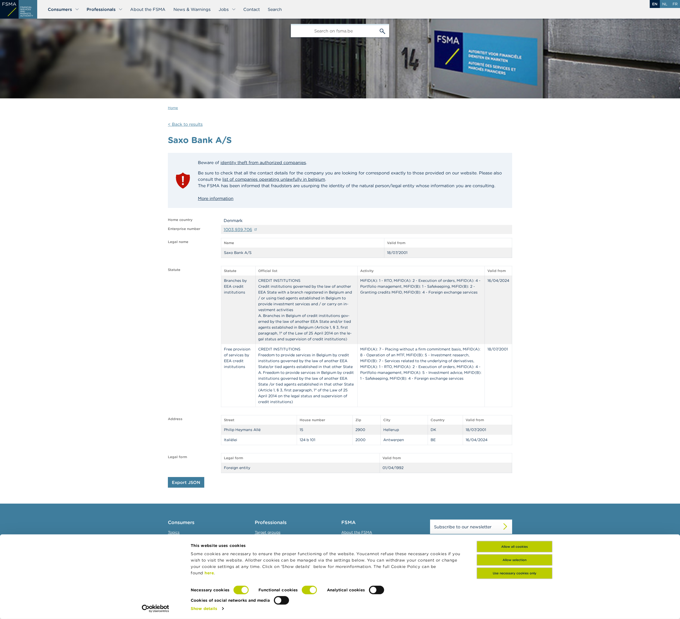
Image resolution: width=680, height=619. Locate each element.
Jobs (224, 9)
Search (275, 9)
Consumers (60, 9)
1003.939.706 (238, 229)
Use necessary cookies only (514, 573)
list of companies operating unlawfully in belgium (273, 179)
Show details (204, 608)
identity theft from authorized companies (263, 162)
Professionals (101, 9)
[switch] (309, 590)
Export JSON (186, 482)
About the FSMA (147, 9)
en (654, 4)
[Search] (382, 30)
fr (675, 4)
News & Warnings (192, 9)
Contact (251, 9)
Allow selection (514, 560)
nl (665, 4)
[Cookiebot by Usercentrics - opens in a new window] (155, 609)
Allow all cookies (514, 547)
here (209, 572)
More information (215, 198)
